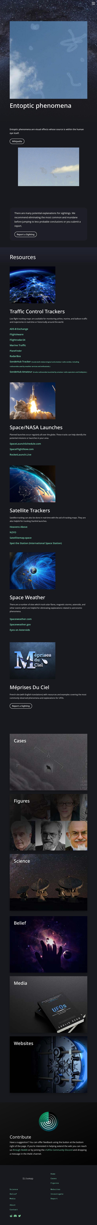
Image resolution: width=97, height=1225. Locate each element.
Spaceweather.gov (20, 624)
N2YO (13, 532)
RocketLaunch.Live (20, 454)
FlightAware (17, 334)
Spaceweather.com (21, 619)
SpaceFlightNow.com (22, 449)
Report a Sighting (25, 234)
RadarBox (15, 356)
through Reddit (20, 1149)
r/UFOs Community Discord (59, 1149)
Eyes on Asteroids (20, 629)
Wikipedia (17, 141)
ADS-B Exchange (19, 329)
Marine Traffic (18, 345)
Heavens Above (18, 526)
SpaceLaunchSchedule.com (25, 443)
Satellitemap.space (21, 537)
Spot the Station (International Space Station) (36, 543)
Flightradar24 (17, 339)
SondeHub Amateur (48, 371)
